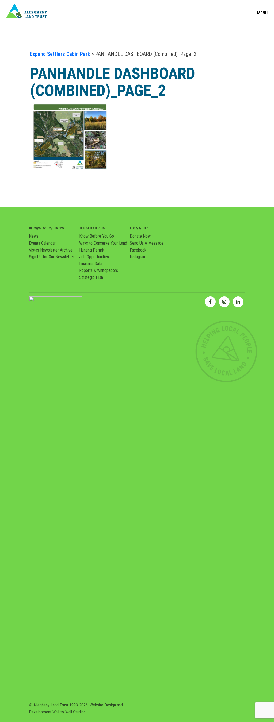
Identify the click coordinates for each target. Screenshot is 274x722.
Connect (140, 227)
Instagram (138, 256)
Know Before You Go (96, 236)
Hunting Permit (91, 250)
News (34, 236)
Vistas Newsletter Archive (51, 250)
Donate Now (140, 236)
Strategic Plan (91, 277)
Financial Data (90, 263)
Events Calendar (42, 243)
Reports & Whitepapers (98, 270)
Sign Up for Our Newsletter (51, 256)
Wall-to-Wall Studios (69, 712)
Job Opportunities (94, 256)
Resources (92, 227)
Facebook (138, 250)
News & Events (46, 227)
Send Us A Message (146, 243)
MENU (262, 13)
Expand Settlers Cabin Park (60, 54)
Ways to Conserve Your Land (103, 243)
